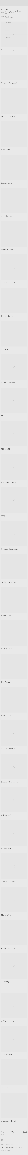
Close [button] (25, 3)
